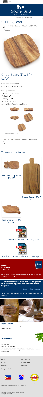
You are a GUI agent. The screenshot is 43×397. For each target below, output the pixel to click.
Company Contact (7, 369)
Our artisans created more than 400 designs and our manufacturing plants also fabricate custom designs (21, 284)
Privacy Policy (25, 362)
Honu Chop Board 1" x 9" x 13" (11, 221)
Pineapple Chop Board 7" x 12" (11, 176)
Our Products (25, 359)
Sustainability (6, 338)
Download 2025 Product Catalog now (21, 239)
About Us (4, 362)
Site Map (24, 366)
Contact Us (4, 366)
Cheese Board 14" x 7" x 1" (31, 198)
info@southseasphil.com (18, 104)
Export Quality (7, 324)
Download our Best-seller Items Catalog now (21, 256)
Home (3, 359)
